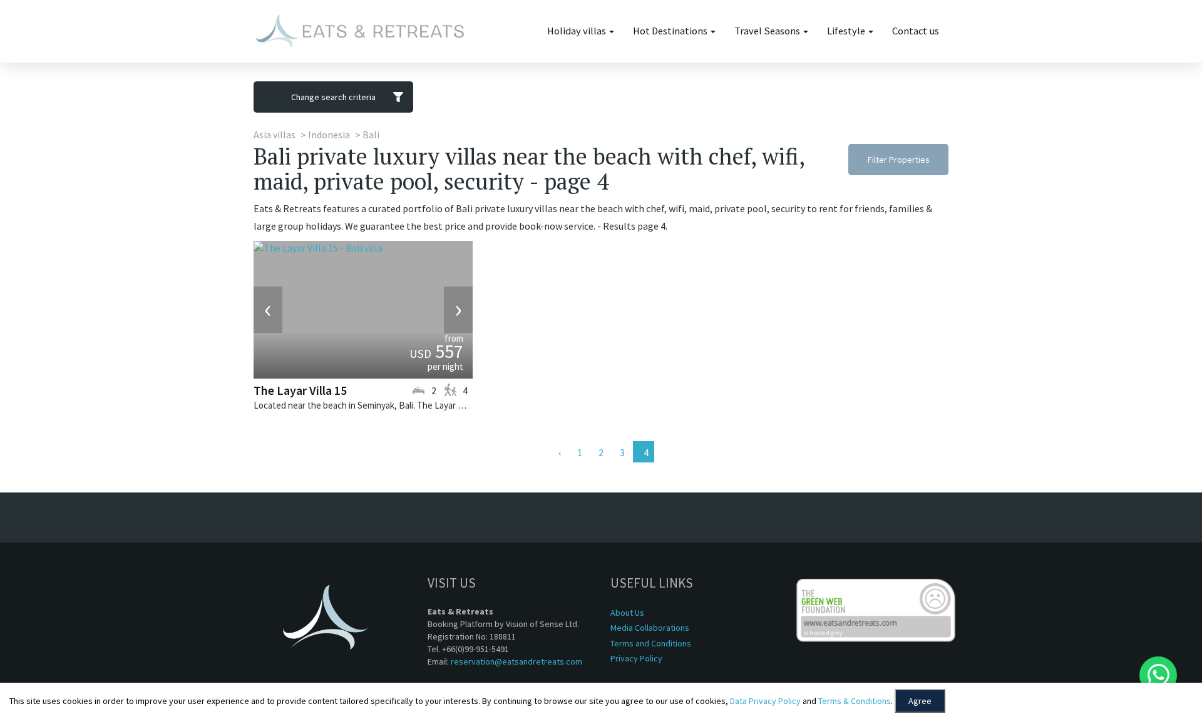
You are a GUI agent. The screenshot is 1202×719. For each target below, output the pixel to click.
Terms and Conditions (650, 643)
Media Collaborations (649, 627)
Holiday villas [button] (577, 31)
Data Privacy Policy (765, 700)
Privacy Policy (636, 658)
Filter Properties (899, 159)
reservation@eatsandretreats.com (516, 661)
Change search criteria (333, 97)
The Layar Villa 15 (300, 390)
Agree (920, 700)
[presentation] (268, 310)
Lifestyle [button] (847, 31)
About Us (627, 612)
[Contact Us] (1158, 675)
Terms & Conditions (854, 700)
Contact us (915, 31)
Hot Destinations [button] (671, 31)
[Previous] (558, 451)
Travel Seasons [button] (768, 31)
